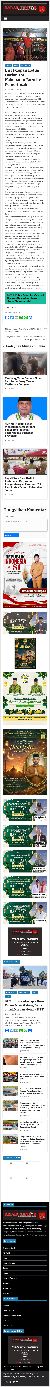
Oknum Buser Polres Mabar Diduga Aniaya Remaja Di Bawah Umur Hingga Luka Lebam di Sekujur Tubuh (32, 1061)
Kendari (6, 1268)
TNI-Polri (6, 1253)
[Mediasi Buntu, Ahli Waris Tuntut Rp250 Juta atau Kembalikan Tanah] (10, 1126)
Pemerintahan (25, 65)
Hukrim (6, 1293)
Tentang (6, 1320)
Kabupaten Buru (11, 992)
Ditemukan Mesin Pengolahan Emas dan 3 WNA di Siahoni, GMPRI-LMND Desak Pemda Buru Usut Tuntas (32, 1108)
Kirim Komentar (11, 535)
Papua (5, 1273)
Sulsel (5, 1258)
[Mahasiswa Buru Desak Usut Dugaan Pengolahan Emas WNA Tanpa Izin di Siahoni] (10, 1092)
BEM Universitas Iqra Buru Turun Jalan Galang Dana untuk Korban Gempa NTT (24, 1005)
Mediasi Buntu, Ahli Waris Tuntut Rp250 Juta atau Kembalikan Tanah (31, 1124)
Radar (19, 89)
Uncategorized (9, 1248)
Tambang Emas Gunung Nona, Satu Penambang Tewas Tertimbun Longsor (23, 381)
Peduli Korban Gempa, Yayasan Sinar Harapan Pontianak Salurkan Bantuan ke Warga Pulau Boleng (32, 1044)
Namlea (16, 65)
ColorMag (21, 1377)
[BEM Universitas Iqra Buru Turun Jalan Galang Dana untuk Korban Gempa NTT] (25, 977)
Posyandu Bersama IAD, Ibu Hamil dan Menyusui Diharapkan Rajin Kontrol (25, 338)
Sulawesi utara (9, 1263)
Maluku (8, 65)
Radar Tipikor (30, 1374)
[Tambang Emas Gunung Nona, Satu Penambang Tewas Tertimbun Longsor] (25, 353)
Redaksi (6, 1305)
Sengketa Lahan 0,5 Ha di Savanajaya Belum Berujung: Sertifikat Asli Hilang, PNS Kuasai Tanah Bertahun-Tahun (32, 1141)
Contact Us (7, 1325)
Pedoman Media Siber (12, 1315)
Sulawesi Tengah (10, 1278)
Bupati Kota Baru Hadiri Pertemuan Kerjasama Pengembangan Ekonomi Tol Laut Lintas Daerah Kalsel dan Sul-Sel (23, 484)
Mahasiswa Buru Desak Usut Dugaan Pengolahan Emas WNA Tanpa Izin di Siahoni (32, 1091)
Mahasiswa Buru (24, 992)
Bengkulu (7, 1288)
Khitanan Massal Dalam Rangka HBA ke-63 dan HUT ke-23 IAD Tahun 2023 (26, 330)
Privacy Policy (8, 1310)
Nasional (6, 1283)
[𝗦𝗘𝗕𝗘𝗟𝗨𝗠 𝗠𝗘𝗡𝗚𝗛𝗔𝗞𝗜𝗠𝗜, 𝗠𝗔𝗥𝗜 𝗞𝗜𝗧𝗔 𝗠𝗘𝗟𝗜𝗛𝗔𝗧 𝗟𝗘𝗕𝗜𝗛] (10, 1078)
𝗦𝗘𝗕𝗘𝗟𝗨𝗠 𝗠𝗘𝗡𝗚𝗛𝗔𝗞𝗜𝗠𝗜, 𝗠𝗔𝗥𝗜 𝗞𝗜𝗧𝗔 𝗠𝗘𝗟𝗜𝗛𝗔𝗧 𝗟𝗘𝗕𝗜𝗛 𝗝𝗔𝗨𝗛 (32, 1076)
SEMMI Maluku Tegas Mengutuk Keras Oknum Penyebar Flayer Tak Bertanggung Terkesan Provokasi (20, 429)
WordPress (38, 1377)
